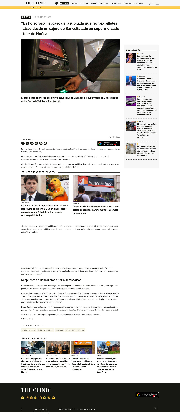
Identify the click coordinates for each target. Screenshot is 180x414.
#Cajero (59, 330)
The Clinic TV (40, 397)
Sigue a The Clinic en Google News (108, 143)
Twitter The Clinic (22, 397)
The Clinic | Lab (26, 355)
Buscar (150, 3)
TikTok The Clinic (49, 397)
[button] (23, 143)
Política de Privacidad (38, 412)
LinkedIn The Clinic (44, 397)
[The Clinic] (35, 3)
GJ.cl (155, 408)
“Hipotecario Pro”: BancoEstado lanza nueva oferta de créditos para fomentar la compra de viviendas (96, 210)
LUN (39, 156)
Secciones (157, 3)
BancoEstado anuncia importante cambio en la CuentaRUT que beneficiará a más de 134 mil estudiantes (83, 364)
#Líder (81, 330)
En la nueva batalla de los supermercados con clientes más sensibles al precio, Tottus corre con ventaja (146, 151)
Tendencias (103, 3)
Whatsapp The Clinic (35, 397)
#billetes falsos (45, 330)
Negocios (84, 3)
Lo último (64, 3)
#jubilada (71, 330)
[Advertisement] (70, 250)
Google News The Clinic (53, 397)
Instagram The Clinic (31, 397)
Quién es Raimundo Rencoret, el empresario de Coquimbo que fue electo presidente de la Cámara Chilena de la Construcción (146, 84)
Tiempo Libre (116, 3)
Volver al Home (27, 319)
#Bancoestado (28, 330)
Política (74, 3)
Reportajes (138, 3)
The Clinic (56, 3)
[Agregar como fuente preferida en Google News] (147, 397)
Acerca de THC (38, 409)
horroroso (39, 288)
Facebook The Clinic (27, 397)
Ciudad (93, 3)
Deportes (127, 3)
